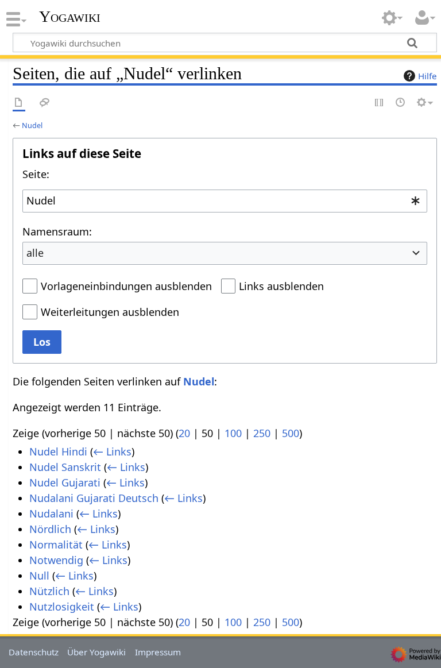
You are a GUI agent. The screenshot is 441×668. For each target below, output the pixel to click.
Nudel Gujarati (64, 482)
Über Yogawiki (96, 652)
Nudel (32, 125)
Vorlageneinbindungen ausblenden (126, 286)
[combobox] (224, 201)
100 (233, 433)
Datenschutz (34, 652)
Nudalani (51, 513)
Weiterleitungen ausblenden (110, 312)
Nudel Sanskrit (65, 467)
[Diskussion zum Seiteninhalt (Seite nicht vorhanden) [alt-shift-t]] (44, 103)
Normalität (56, 544)
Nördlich (50, 529)
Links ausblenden (281, 286)
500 (290, 433)
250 (261, 433)
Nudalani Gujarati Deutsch (93, 498)
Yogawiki (69, 17)
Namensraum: (57, 231)
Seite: (35, 174)
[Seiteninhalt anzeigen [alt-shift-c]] (19, 103)
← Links (112, 451)
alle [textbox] (35, 253)
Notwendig (56, 560)
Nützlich (49, 591)
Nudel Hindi (58, 451)
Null (39, 575)
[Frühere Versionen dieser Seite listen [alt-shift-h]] (400, 103)
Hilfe (427, 76)
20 (184, 433)
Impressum (158, 652)
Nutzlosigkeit (61, 606)
